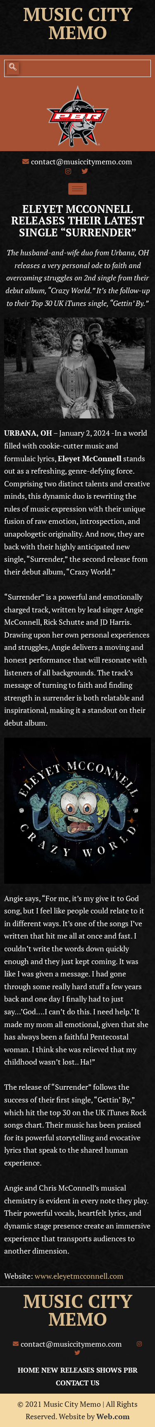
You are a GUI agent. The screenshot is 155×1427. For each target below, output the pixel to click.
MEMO (77, 1319)
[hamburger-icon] (77, 189)
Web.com (113, 1416)
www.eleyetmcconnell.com (79, 1276)
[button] (13, 68)
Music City (77, 14)
